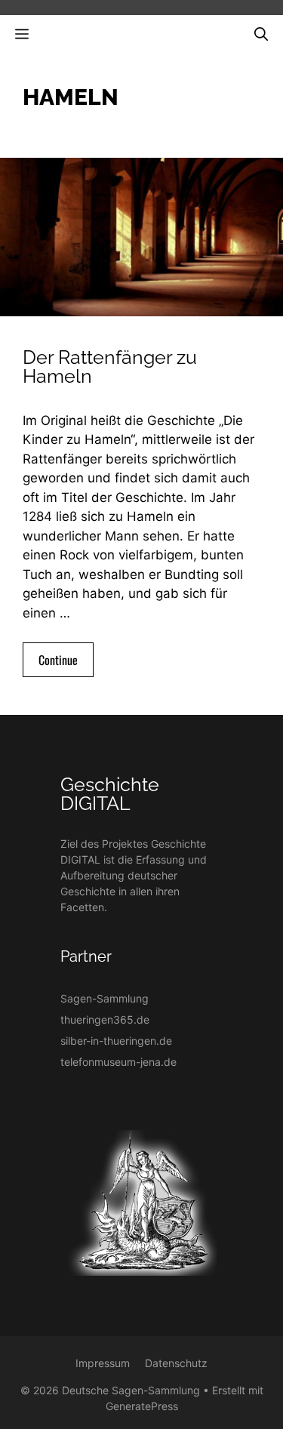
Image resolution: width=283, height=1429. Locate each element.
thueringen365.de (104, 1019)
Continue (58, 660)
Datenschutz (176, 1363)
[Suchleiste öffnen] (261, 33)
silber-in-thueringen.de (116, 1040)
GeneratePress (142, 1406)
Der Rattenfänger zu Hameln (110, 366)
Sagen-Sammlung (104, 998)
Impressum (102, 1363)
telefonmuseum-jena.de (118, 1061)
